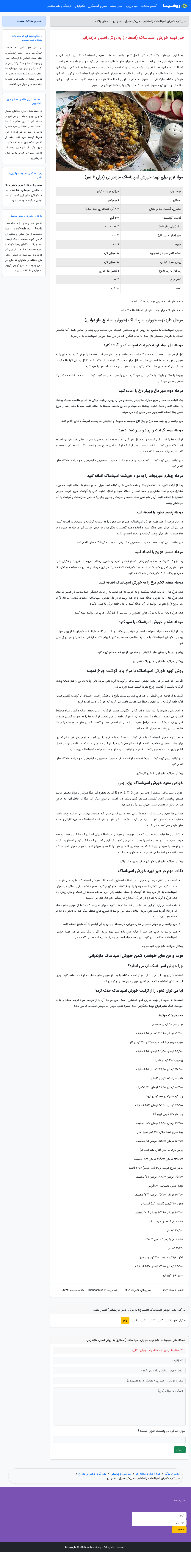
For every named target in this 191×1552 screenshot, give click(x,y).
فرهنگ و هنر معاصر (59, 6)
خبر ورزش (132, 6)
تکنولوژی (79, 6)
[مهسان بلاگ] (175, 5)
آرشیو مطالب (149, 6)
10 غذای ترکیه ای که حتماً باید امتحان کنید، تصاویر (27, 38)
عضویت (179, 1529)
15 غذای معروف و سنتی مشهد (26, 216)
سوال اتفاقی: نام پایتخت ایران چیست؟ (162, 1431)
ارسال (179, 1449)
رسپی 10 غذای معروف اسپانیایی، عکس (25, 175)
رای (125, 1320)
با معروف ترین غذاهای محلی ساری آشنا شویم (24, 101)
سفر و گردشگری (97, 6)
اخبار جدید (116, 6)
